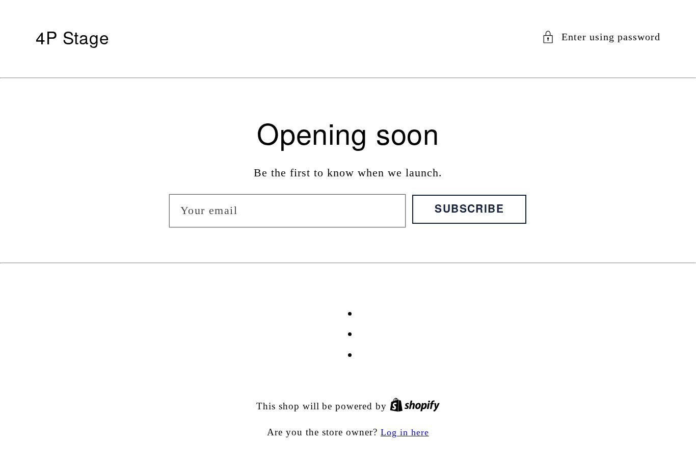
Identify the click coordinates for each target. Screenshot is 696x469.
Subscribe (469, 208)
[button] (601, 37)
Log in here (405, 432)
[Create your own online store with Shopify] (415, 406)
